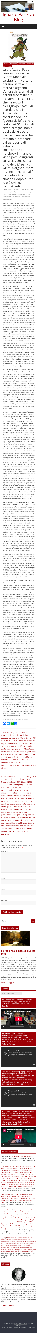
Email (3, 889)
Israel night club (6, 1166)
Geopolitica (13, 63)
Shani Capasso (5, 1194)
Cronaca (6, 63)
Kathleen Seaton (6, 1210)
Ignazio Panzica (20, 189)
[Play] (4, 1027)
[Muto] (30, 1027)
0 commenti (30, 189)
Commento (4, 851)
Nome (3, 878)
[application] (18, 1019)
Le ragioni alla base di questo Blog (22, 1156)
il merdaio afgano (28, 192)
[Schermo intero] (33, 1027)
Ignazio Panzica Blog (18, 16)
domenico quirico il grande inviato (13, 192)
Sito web (4, 900)
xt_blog (3, 1238)
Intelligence (22, 63)
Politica (9, 66)
